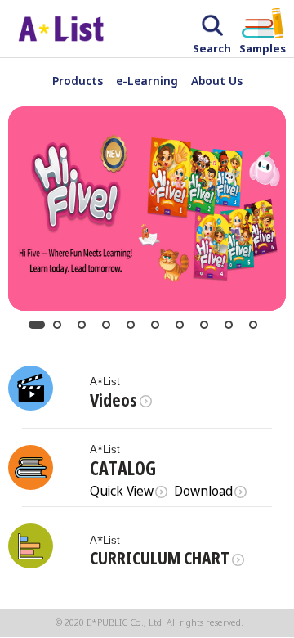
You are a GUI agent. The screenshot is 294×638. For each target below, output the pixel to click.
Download (203, 492)
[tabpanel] (147, 208)
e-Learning (147, 81)
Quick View (122, 492)
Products (77, 81)
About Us (217, 81)
